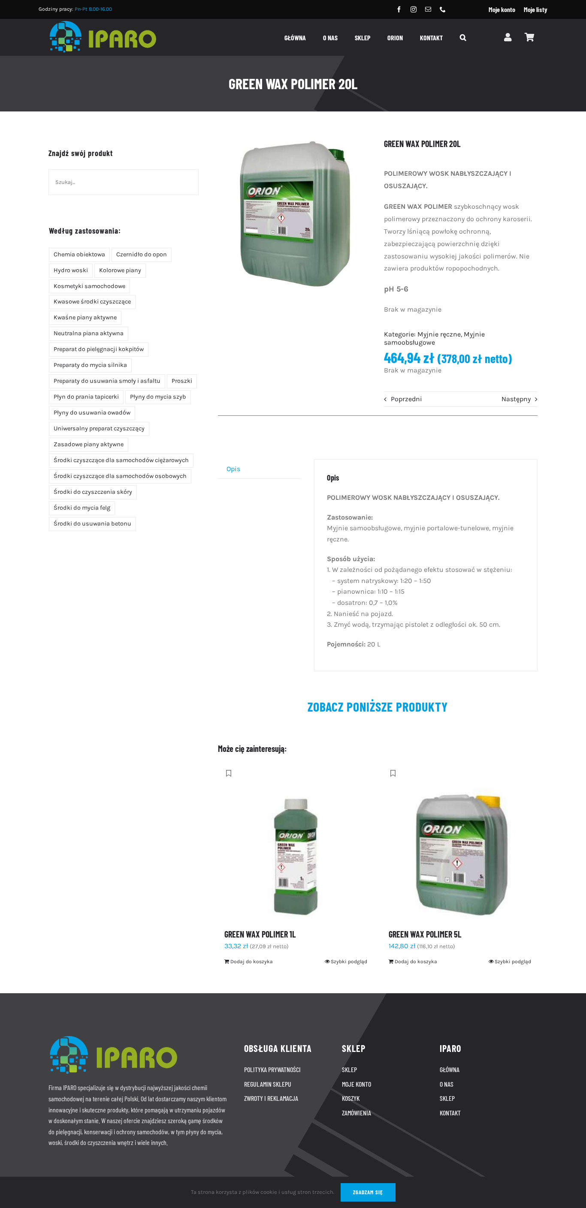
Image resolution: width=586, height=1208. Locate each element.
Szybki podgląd (349, 962)
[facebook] (399, 9)
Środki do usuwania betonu (92, 523)
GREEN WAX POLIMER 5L (425, 934)
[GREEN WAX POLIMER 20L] (295, 214)
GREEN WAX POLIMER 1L (260, 934)
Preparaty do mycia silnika (90, 365)
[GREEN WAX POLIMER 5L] (460, 841)
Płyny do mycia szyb (158, 396)
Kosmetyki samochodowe (89, 286)
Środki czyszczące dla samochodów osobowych (120, 476)
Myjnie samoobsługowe (434, 338)
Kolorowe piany (120, 270)
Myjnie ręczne (439, 334)
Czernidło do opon (141, 254)
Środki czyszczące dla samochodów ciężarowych (121, 460)
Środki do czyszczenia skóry (93, 492)
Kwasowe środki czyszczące (92, 301)
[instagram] (414, 9)
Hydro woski (71, 270)
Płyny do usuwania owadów (92, 412)
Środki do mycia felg (82, 507)
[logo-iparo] (102, 24)
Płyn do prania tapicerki (86, 396)
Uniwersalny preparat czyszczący (99, 428)
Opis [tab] (233, 469)
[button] (463, 38)
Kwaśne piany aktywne (85, 317)
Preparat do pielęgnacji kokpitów (99, 349)
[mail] (428, 9)
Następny (516, 399)
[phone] (443, 9)
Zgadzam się (368, 1192)
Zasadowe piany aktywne (89, 444)
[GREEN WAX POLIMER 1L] (295, 841)
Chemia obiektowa (79, 254)
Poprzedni (406, 399)
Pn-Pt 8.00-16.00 (93, 9)
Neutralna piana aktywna (89, 333)
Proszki (182, 381)
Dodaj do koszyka (251, 962)
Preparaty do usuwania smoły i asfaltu (107, 381)
